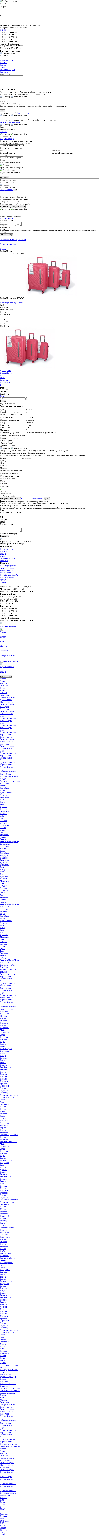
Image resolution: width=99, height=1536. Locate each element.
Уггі (2, 832)
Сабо (2, 816)
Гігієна (3, 1367)
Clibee (2, 1504)
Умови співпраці (7, 69)
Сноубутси (4, 825)
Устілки (3, 972)
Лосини (3, 1074)
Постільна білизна (8, 1383)
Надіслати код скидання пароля (12, 207)
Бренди (3, 65)
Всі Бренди (5, 1495)
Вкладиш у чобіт (7, 965)
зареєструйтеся (24, 501)
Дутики (3, 795)
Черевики (4, 834)
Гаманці (3, 1221)
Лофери (3, 879)
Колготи (3, 1065)
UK (1, 30)
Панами (3, 1079)
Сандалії (3, 818)
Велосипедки (6, 1048)
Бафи (2, 1041)
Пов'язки (4, 1081)
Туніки (3, 1339)
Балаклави (4, 1121)
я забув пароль (6, 190)
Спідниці (4, 1093)
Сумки (3, 1118)
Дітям (2, 641)
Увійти (2, 111)
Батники (3, 1039)
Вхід (2, 139)
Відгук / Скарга (6, 676)
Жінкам (3, 646)
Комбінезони (5, 1067)
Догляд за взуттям (8, 969)
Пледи (3, 779)
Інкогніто (4, 122)
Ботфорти (4, 855)
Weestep (3, 1530)
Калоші (3, 800)
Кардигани (5, 1237)
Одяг (2, 716)
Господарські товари (9, 776)
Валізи (3, 249)
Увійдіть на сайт (7, 501)
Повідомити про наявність (10, 499)
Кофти (3, 1072)
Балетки (3, 786)
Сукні (2, 1100)
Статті (3, 67)
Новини (3, 63)
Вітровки (4, 1011)
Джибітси (4, 967)
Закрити (3, 132)
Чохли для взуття (7, 974)
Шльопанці (5, 844)
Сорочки (4, 1090)
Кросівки (4, 809)
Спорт (3, 827)
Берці (2, 851)
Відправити (4, 536)
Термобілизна (6, 1032)
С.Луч (2, 1535)
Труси (2, 1035)
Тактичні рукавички (9, 1135)
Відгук (3, 218)
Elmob (2, 1509)
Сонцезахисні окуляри (10, 781)
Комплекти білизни (8, 1142)
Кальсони (4, 1028)
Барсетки (4, 1214)
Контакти (4, 72)
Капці (2, 802)
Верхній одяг (6, 720)
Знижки (3, 582)
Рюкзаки (4, 1116)
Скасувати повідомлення (32, 498)
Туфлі (2, 830)
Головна (22, 239)
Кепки (3, 1062)
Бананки (3, 1114)
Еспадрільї (4, 797)
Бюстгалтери (5, 1253)
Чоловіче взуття (7, 568)
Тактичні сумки (7, 1228)
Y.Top (2, 1532)
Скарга (9, 218)
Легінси (3, 1304)
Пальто (3, 1130)
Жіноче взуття (6, 570)
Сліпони (3, 821)
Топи (2, 1102)
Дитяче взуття (6, 573)
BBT (2, 1500)
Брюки (3, 1046)
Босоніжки (4, 788)
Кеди (2, 804)
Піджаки (4, 1183)
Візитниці (4, 1216)
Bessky (3, 1502)
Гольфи (3, 1055)
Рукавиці (4, 1083)
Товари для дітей (7, 1393)
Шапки (3, 1025)
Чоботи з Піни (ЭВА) (9, 841)
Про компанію (6, 60)
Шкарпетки (5, 1037)
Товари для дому (7, 655)
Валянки (4, 790)
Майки (3, 1030)
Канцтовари (5, 1374)
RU (5, 30)
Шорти (3, 1109)
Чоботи (3, 839)
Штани (3, 1111)
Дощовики (4, 1014)
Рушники (4, 1386)
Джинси (3, 1058)
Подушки (4, 1381)
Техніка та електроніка (10, 1390)
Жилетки (4, 1016)
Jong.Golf (4, 1514)
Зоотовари (4, 1372)
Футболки (4, 1104)
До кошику (5, 396)
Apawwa (3, 1497)
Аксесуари (4, 707)
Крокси (3, 807)
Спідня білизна (6, 748)
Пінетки (3, 814)
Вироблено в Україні (9, 575)
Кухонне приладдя (8, 1376)
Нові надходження (8, 566)
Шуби (2, 1251)
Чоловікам (4, 651)
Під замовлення (7, 577)
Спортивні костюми (9, 1095)
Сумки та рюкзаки (8, 244)
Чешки (3, 837)
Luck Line (4, 1521)
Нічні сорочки (6, 1262)
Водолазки (4, 1051)
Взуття (3, 637)
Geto (2, 1511)
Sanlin (2, 1525)
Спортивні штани (8, 1097)
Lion (2, 1518)
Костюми (4, 1069)
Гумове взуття (6, 793)
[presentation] (11, 150)
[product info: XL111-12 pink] (49, 348)
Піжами (3, 1076)
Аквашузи (4, 783)
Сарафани (4, 1086)
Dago (2, 1507)
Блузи (2, 1274)
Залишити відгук (6, 235)
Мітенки (3, 1021)
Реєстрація (9, 139)
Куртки (3, 1018)
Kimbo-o (3, 1516)
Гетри (2, 1053)
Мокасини (4, 811)
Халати (3, 1107)
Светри (3, 1088)
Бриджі (3, 1044)
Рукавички (5, 1023)
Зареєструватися (24, 113)
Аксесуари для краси (9, 1365)
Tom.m (3, 1528)
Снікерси (4, 823)
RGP (2, 1523)
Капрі (2, 1060)
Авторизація (14, 122)
